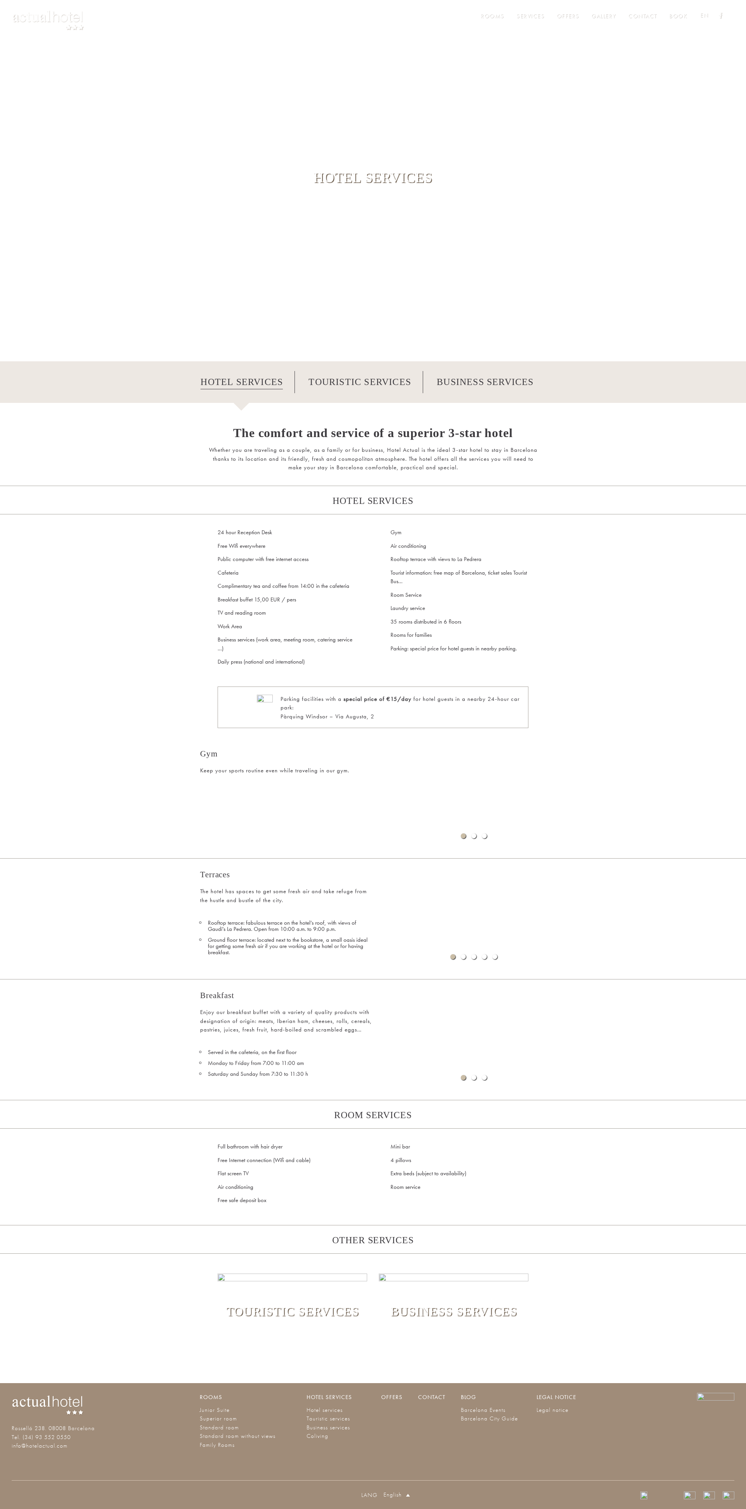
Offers (568, 16)
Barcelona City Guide (489, 1418)
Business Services (485, 382)
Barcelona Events (483, 1410)
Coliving (317, 1436)
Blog (468, 1397)
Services (530, 16)
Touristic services (328, 1418)
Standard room (219, 1427)
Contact (642, 16)
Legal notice (556, 1397)
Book (678, 16)
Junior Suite (215, 1410)
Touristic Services (360, 382)
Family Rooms (217, 1445)
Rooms (492, 16)
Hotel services (329, 1397)
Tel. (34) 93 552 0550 (41, 1437)
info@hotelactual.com (40, 1446)
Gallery (603, 16)
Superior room (218, 1418)
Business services (328, 1427)
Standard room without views (237, 1436)
